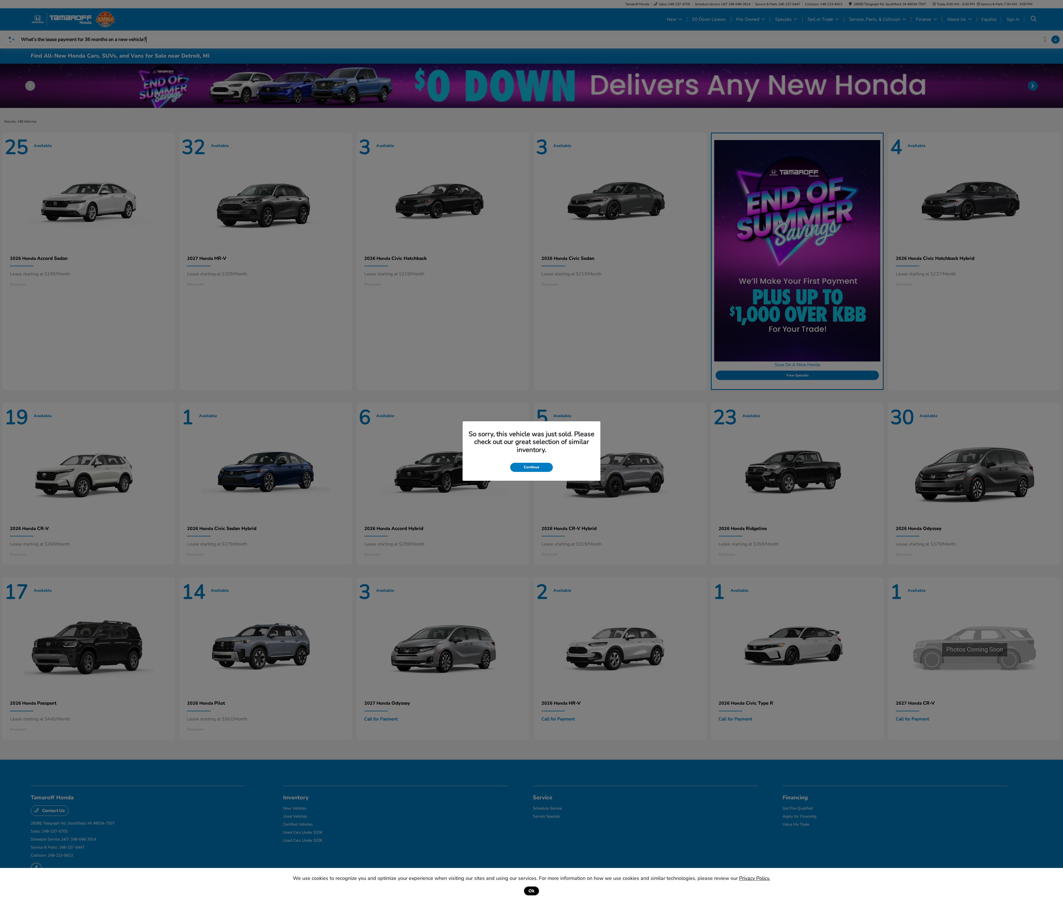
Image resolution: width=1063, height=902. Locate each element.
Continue (531, 467)
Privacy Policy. (754, 878)
